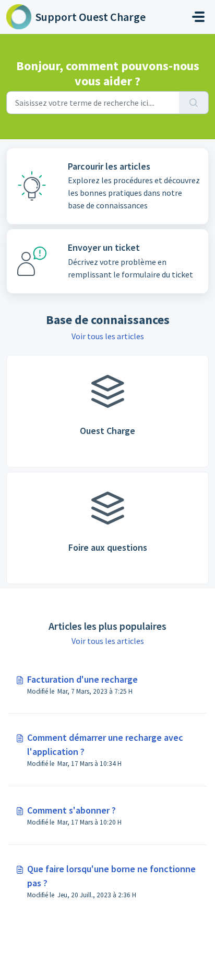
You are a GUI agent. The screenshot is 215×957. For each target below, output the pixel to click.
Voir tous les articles (107, 336)
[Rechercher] (194, 102)
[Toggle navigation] (198, 16)
